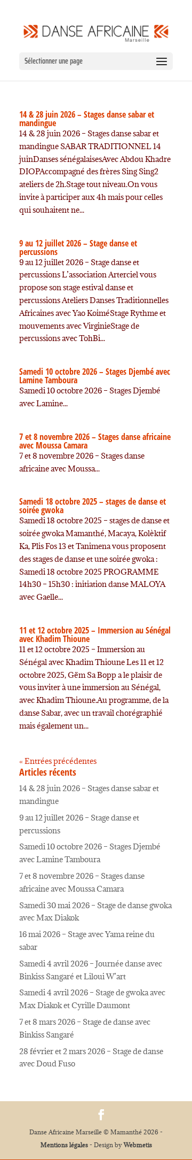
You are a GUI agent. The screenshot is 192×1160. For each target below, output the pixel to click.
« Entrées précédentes (58, 761)
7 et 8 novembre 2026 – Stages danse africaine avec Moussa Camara (95, 441)
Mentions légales (64, 1145)
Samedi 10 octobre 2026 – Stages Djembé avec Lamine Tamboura (94, 376)
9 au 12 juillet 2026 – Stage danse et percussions (78, 247)
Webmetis (138, 1145)
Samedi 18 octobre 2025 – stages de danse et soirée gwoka (92, 506)
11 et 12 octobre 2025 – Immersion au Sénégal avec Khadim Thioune (95, 634)
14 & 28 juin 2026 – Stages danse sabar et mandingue (86, 119)
